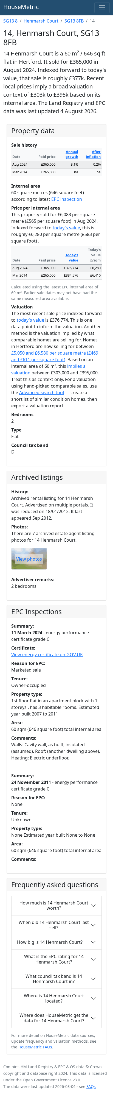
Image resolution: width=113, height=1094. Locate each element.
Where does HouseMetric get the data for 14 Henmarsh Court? (53, 1017)
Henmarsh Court (41, 21)
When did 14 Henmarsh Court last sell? (54, 925)
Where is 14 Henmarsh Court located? (54, 998)
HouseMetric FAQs (35, 1047)
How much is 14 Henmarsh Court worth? (53, 905)
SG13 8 (10, 21)
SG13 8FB (74, 21)
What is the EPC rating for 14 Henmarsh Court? (54, 959)
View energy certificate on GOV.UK (47, 655)
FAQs (91, 1086)
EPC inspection (66, 199)
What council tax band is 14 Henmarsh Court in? (54, 978)
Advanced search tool (41, 392)
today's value (66, 228)
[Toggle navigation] (102, 7)
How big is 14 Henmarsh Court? (50, 942)
